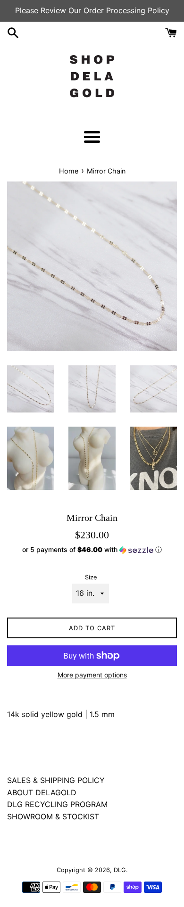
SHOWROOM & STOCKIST (53, 816)
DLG (120, 870)
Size (91, 577)
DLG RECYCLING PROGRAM (57, 804)
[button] (92, 549)
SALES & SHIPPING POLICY (56, 780)
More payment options (92, 675)
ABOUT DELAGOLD (41, 792)
